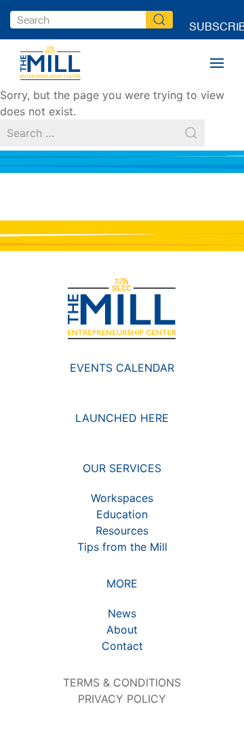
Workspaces (122, 498)
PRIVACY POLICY (122, 699)
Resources (122, 530)
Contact (122, 646)
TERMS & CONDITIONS (122, 682)
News (122, 613)
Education (122, 514)
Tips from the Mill (122, 547)
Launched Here (122, 418)
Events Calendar (122, 367)
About (122, 629)
